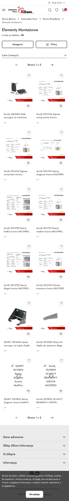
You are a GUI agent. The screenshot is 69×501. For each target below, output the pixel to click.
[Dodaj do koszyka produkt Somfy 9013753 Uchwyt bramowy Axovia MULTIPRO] (61, 277)
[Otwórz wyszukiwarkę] (50, 10)
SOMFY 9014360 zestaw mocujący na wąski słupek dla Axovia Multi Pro (17, 343)
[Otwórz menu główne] (4, 10)
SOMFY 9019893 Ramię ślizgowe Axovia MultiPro (16, 401)
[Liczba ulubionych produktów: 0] (56, 10)
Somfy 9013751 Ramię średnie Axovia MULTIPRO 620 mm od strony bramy (49, 229)
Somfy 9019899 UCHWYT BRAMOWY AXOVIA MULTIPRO (49, 401)
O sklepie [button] (9, 454)
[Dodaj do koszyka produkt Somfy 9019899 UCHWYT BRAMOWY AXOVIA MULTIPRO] (61, 391)
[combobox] (34, 55)
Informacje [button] (10, 463)
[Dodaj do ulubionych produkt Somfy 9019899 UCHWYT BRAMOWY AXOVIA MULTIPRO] (61, 360)
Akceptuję (34, 494)
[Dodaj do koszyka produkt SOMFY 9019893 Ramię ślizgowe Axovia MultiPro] (28, 391)
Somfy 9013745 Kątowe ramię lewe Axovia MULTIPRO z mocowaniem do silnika (17, 173)
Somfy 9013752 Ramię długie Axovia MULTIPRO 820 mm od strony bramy (16, 287)
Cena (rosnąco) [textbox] (10, 55)
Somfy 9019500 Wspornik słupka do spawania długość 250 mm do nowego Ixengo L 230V (50, 343)
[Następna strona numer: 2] (52, 65)
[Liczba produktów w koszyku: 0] (63, 10)
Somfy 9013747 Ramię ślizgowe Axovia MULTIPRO (50, 173)
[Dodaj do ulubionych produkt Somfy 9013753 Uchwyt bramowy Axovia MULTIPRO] (61, 246)
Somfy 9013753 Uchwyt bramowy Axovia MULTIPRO (50, 287)
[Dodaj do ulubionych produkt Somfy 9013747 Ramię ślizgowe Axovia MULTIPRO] (61, 132)
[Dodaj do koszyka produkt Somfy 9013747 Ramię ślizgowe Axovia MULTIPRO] (61, 163)
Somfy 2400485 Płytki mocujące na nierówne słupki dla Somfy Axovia (16, 116)
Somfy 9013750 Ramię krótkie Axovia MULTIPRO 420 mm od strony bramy (16, 229)
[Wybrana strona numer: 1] (34, 65)
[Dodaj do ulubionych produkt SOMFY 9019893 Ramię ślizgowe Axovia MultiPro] (28, 360)
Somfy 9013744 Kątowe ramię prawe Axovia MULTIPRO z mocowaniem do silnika (49, 116)
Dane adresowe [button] (13, 437)
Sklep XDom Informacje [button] (18, 445)
